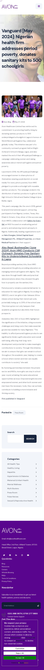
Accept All (20, 658)
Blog (3, 564)
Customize (19, 648)
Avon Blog (7, 122)
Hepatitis (11, 472)
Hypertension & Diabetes (18, 476)
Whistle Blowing (8, 572)
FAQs (4, 575)
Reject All (20, 653)
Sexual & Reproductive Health (20, 501)
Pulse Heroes (12, 496)
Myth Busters (13, 488)
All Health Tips (13, 464)
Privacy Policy (7, 581)
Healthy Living (13, 468)
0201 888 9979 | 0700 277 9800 (23, 613)
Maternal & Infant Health (18, 480)
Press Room (19, 413)
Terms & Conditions (9, 578)
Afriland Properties (24, 239)
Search (10, 432)
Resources (5, 567)
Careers (4, 570)
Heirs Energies (10, 235)
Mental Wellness (14, 484)
